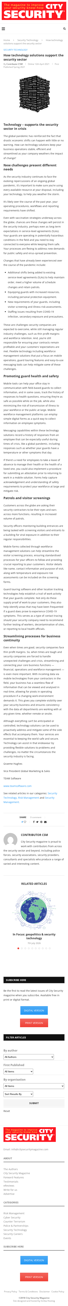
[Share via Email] (45, 821)
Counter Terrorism (14, 1221)
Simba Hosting (48, 1300)
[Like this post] (27, 821)
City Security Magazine (16, 1173)
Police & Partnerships (15, 1225)
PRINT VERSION (34, 1023)
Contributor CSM (14, 64)
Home (6, 40)
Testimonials (10, 1181)
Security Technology (27, 40)
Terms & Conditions (28, 1291)
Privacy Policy (10, 1291)
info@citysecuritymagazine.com (29, 1149)
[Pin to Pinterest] (41, 821)
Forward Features (13, 1177)
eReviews (8, 1185)
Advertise (8, 1193)
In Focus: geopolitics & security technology (34, 936)
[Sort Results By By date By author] (18, 1094)
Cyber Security (11, 1217)
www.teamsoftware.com (17, 786)
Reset (6, 1111)
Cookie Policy (57, 1291)
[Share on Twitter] (37, 821)
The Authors (10, 1169)
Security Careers (13, 1234)
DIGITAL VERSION (34, 1010)
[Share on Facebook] (34, 821)
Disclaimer (44, 1291)
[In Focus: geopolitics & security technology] (34, 910)
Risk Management (29, 797)
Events (7, 1238)
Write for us (10, 1189)
